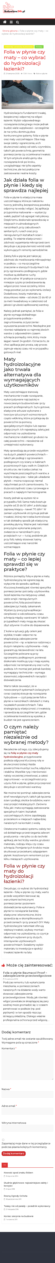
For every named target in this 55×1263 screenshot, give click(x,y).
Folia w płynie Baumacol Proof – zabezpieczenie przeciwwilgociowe (27, 974)
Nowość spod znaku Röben (18, 1172)
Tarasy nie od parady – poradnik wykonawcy (27, 1206)
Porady (39, 47)
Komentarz (9, 1048)
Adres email (9, 1106)
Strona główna (9, 31)
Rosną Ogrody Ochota (15, 1196)
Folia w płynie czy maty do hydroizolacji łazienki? (24, 873)
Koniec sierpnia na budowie (18, 1216)
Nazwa (6, 1089)
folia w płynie (41, 73)
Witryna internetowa (14, 1123)
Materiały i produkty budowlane (18, 47)
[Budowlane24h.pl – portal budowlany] (5, 22)
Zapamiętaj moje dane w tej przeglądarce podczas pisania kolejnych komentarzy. (26, 1145)
